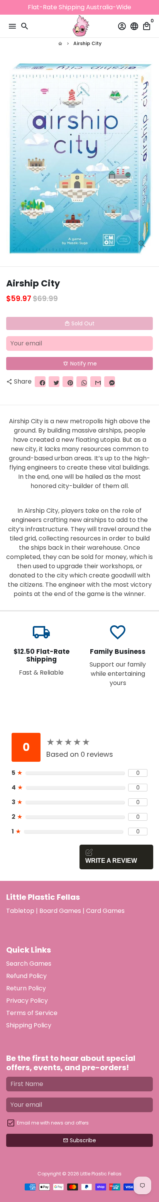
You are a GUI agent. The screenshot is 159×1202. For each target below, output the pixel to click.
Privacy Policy (27, 1000)
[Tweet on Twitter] (54, 381)
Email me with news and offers (53, 1123)
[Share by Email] (95, 381)
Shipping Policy (28, 1025)
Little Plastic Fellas (101, 1173)
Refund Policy (26, 975)
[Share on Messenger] (109, 381)
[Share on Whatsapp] (81, 381)
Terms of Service (32, 1012)
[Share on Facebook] (40, 381)
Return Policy (26, 988)
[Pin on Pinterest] (68, 381)
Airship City (87, 43)
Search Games (28, 963)
